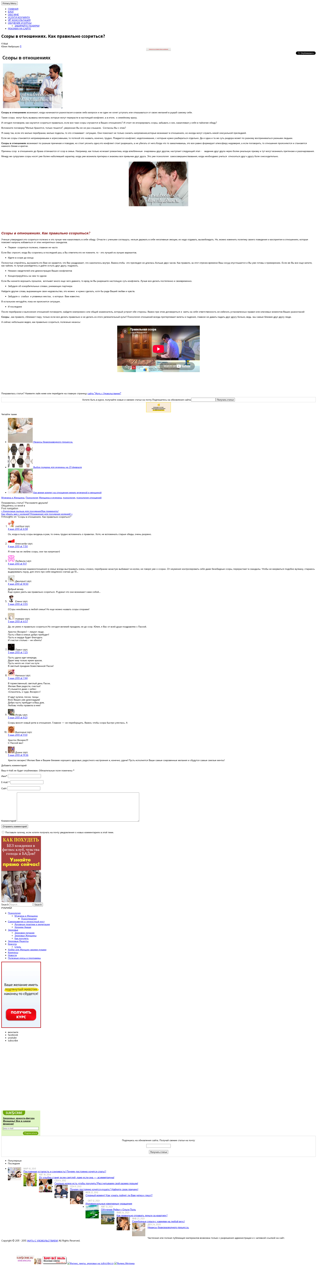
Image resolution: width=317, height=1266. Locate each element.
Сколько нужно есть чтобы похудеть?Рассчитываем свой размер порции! (96, 1183)
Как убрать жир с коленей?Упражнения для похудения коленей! (36, 514)
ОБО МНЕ (13, 14)
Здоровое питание (25, 932)
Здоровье (13, 929)
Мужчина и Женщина (12, 497)
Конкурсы (13, 952)
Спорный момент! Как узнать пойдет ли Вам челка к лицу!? (119, 1195)
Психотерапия (29, 918)
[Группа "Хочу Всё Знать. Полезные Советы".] (54, 1263)
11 (20, 46)
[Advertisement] (158, 219)
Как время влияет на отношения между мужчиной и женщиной (67, 492)
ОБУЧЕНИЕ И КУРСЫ (19, 22)
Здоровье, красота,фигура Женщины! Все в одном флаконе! (19, 1121)
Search (5, 904)
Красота (12, 944)
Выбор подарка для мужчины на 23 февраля (57, 467)
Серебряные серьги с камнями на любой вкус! (158, 1221)
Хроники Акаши (23, 927)
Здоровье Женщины (25, 935)
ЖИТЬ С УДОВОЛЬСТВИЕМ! (42, 1240)
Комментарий (8, 820)
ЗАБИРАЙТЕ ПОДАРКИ (27, 25)
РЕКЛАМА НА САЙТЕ (19, 28)
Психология (32, 497)
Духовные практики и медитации (32, 924)
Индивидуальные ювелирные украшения (109, 1203)
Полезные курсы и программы (24, 958)
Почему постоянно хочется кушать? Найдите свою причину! (104, 1189)
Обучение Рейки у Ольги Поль (118, 1209)
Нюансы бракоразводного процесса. (53, 441)
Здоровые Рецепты (18, 941)
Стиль (18, 946)
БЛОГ (11, 11)
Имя (4, 776)
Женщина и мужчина (50, 497)
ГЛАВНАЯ (13, 8)
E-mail (5, 782)
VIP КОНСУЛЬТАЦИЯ (19, 20)
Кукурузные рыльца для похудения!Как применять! (29, 511)
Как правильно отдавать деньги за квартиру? (142, 1215)
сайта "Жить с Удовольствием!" (104, 393)
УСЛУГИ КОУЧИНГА (19, 17)
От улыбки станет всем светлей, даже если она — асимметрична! (76, 1177)
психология (69, 497)
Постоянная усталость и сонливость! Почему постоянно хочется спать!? (64, 1171)
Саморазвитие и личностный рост (26, 921)
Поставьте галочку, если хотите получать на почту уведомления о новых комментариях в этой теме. (59, 832)
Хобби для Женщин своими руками (27, 949)
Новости (12, 955)
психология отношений (89, 497)
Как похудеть (22, 938)
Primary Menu (9, 3)
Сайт (4, 788)
